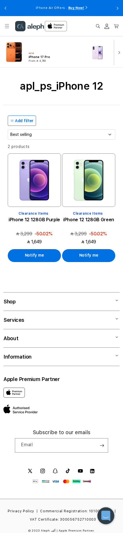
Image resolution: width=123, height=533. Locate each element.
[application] (105, 515)
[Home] (29, 26)
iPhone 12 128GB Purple (34, 219)
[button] (6, 26)
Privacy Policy (21, 511)
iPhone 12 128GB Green (88, 219)
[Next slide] (118, 52)
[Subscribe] (102, 445)
